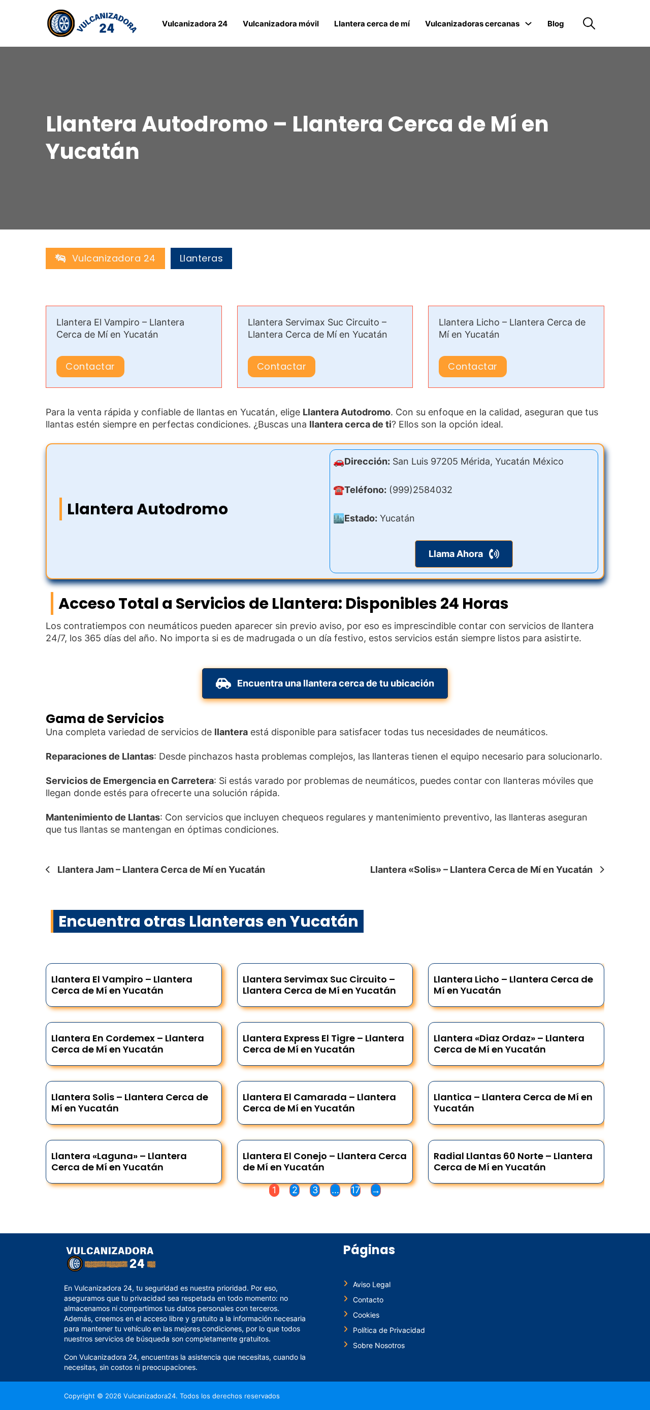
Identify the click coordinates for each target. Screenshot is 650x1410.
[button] (464, 554)
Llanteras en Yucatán (274, 921)
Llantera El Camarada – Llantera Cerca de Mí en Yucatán (319, 1102)
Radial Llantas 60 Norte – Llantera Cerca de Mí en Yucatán (513, 1161)
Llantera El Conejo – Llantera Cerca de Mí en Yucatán (325, 1161)
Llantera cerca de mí (372, 23)
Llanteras (201, 258)
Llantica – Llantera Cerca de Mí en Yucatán (513, 1102)
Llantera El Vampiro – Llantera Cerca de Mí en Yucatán (121, 985)
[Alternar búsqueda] (589, 23)
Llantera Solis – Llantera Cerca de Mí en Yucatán (129, 1102)
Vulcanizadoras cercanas (472, 23)
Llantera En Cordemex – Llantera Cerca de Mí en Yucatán (127, 1044)
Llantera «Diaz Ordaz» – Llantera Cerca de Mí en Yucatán (509, 1044)
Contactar (90, 366)
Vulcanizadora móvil (281, 23)
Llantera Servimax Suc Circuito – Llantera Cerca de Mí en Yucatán (319, 985)
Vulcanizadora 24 (195, 23)
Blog (555, 23)
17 (355, 1190)
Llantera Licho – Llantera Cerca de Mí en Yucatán (513, 985)
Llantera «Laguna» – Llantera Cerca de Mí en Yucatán (119, 1161)
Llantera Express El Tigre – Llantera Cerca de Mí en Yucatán (323, 1044)
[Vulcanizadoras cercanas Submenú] (528, 23)
